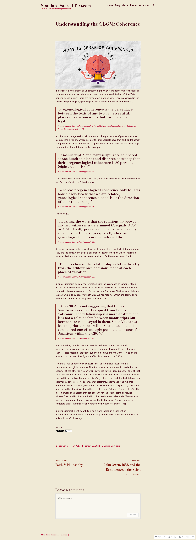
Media (125, 5)
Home (110, 5)
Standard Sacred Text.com (66, 6)
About (146, 5)
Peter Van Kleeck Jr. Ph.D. (69, 446)
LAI (153, 5)
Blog (117, 5)
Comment (132, 515)
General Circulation (112, 446)
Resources (135, 5)
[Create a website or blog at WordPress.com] (68, 534)
